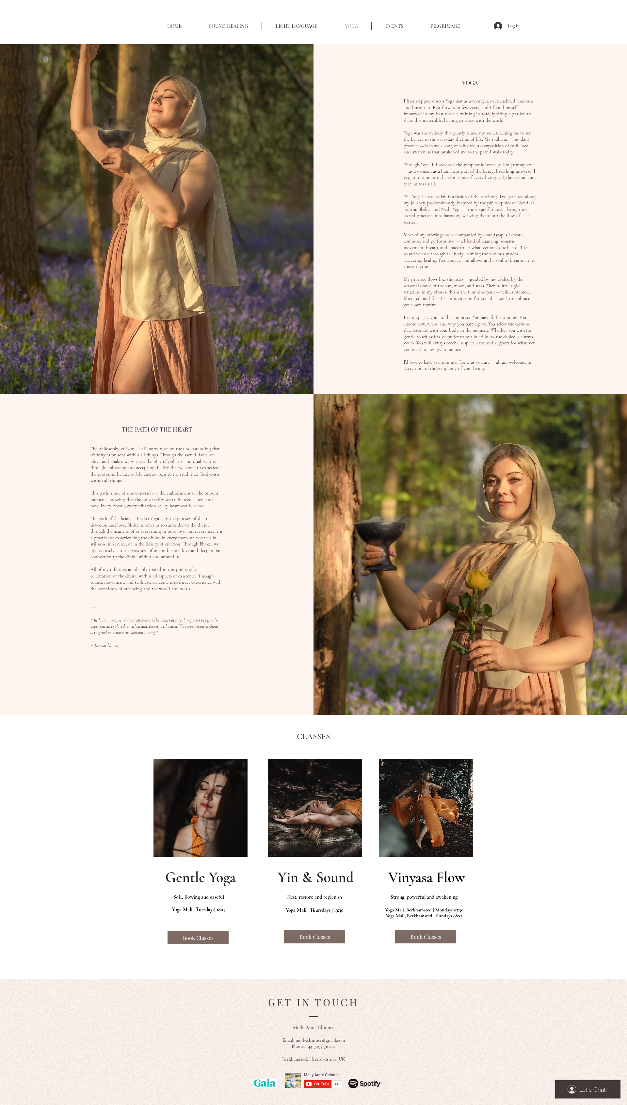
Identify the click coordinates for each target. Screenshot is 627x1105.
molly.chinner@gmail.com (320, 1040)
